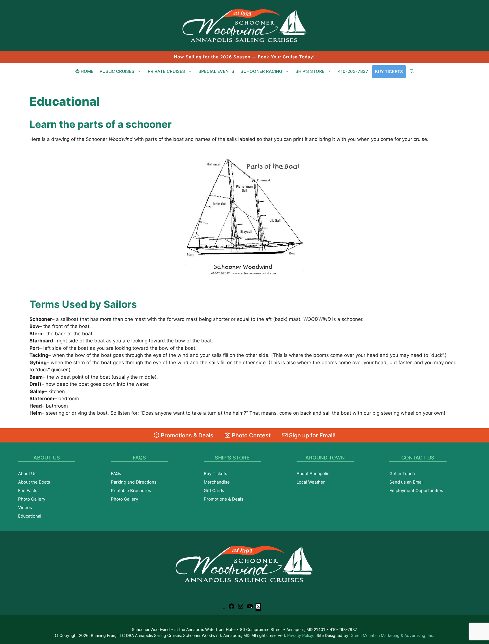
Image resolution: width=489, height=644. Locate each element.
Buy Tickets (389, 71)
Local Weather (311, 482)
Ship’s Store (310, 71)
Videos (25, 507)
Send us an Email (406, 482)
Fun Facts (27, 490)
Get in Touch (402, 473)
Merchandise (217, 482)
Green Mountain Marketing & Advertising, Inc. (392, 635)
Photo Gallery (31, 499)
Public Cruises (117, 71)
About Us (27, 473)
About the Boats (34, 482)
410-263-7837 (353, 71)
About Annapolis (313, 473)
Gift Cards (214, 490)
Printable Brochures (131, 490)
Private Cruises (166, 71)
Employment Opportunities (416, 490)
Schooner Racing (261, 71)
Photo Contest (250, 435)
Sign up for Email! (312, 435)
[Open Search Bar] (412, 71)
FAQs (116, 473)
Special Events (216, 71)
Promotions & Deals (186, 435)
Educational (29, 516)
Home (86, 71)
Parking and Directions (133, 482)
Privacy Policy (300, 635)
